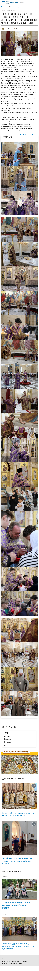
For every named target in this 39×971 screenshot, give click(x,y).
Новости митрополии (16, 7)
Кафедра (6, 733)
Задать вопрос (7, 745)
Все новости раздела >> (28, 134)
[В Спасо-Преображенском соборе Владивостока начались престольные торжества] (19, 796)
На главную (4, 7)
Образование (7, 739)
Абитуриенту (7, 736)
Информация (7, 742)
